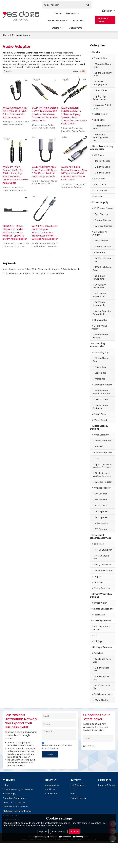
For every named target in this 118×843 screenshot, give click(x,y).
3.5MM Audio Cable (70, 269)
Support (56, 27)
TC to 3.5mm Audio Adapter (17, 273)
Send (50, 754)
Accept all (75, 831)
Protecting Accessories (14, 798)
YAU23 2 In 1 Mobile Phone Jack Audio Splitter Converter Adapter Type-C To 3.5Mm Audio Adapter (15, 232)
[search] (88, 5)
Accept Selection (59, 831)
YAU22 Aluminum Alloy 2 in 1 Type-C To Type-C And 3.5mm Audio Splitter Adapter (15, 112)
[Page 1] (40, 254)
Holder (6, 785)
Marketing (79, 837)
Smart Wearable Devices (15, 806)
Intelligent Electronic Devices (17, 811)
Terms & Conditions (50, 748)
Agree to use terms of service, (57, 746)
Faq (73, 789)
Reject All (43, 831)
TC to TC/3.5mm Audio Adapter (48, 273)
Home (58, 13)
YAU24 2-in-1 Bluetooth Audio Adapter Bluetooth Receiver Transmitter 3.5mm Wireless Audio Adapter (45, 232)
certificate (50, 789)
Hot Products (77, 785)
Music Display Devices (14, 802)
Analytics (54, 837)
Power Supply (9, 793)
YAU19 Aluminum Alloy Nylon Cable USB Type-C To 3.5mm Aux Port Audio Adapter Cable (45, 171)
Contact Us (75, 27)
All (13, 35)
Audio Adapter (10, 269)
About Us (77, 20)
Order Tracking (78, 798)
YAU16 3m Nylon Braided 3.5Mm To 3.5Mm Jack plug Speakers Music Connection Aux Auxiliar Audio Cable (15, 174)
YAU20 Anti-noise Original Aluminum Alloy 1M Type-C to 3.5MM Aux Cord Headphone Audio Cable (74, 173)
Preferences (66, 837)
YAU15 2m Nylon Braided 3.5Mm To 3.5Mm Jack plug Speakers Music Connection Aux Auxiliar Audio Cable (74, 115)
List (80, 71)
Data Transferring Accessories (18, 789)
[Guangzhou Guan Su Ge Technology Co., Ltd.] (21, 16)
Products (71, 13)
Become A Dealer (58, 20)
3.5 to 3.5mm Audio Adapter (46, 269)
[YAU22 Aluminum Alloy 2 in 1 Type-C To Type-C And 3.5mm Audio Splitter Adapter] (16, 90)
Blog (73, 793)
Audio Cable (24, 269)
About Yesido (52, 785)
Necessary (41, 837)
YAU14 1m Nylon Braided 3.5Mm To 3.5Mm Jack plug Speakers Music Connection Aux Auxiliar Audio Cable (45, 114)
